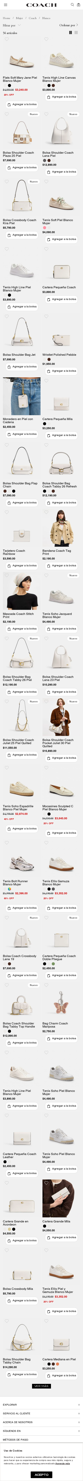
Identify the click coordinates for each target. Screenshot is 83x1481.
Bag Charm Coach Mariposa (55, 1025)
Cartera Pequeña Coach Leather (19, 1155)
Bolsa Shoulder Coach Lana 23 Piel (58, 678)
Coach (32, 18)
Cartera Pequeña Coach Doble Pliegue (59, 957)
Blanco (46, 18)
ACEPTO (41, 1474)
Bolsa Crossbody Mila (18, 1288)
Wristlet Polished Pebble (59, 354)
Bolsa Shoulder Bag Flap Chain (20, 485)
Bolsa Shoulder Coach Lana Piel (58, 154)
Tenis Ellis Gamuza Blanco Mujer (55, 883)
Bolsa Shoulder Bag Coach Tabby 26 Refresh (59, 485)
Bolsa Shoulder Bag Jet (19, 354)
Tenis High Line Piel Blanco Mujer (17, 289)
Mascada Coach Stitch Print (18, 615)
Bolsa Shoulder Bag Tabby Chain (16, 1361)
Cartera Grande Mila (56, 1221)
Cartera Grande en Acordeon (15, 1223)
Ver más (41, 1386)
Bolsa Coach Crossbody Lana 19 (19, 957)
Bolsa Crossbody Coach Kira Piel (19, 222)
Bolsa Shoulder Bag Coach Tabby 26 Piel (17, 678)
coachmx (6, 18)
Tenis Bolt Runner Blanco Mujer (15, 883)
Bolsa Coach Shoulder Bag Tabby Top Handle (19, 1025)
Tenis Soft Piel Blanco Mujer (57, 222)
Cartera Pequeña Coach (59, 287)
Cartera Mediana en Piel (59, 1359)
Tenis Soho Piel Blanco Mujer (58, 1092)
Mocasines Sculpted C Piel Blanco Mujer (57, 808)
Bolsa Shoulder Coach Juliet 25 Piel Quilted (18, 741)
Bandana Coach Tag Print (56, 552)
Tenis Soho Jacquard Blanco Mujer (57, 615)
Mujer (19, 18)
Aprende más (62, 1463)
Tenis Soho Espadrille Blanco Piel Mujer (18, 808)
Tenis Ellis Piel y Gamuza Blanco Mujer (57, 1290)
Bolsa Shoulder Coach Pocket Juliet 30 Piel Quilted (58, 743)
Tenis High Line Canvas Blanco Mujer (59, 79)
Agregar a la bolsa (24, 104)
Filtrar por (9, 25)
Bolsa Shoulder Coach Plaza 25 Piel (18, 154)
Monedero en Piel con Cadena (18, 421)
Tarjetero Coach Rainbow (14, 552)
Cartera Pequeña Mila (57, 419)
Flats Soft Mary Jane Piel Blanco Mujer (20, 79)
